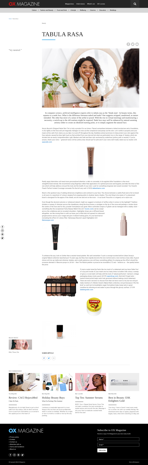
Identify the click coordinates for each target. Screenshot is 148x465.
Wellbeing (83, 10)
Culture (34, 10)
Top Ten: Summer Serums (89, 397)
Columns (93, 10)
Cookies (12, 439)
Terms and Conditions (17, 447)
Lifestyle (73, 10)
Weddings (113, 10)
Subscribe (102, 450)
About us (13, 449)
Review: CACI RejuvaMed (23, 397)
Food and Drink (62, 10)
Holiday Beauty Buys (53, 397)
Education (102, 10)
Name (101, 439)
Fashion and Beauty (46, 10)
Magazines (69, 4)
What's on (91, 4)
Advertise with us (15, 444)
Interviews (80, 4)
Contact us (13, 442)
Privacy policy (14, 437)
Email (101, 445)
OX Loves (101, 4)
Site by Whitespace (134, 462)
